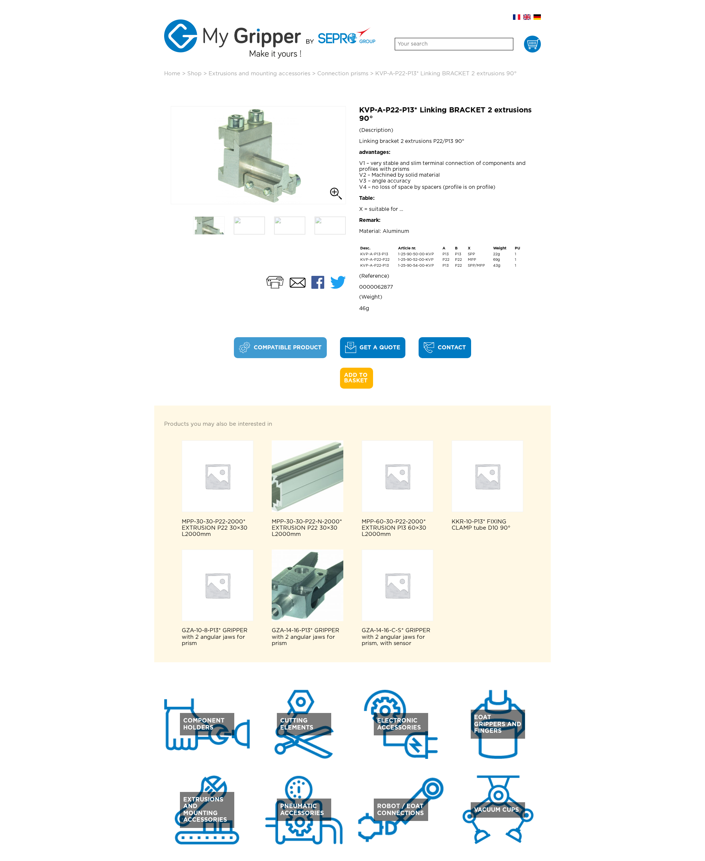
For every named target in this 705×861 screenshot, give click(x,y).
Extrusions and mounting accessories (259, 73)
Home (172, 73)
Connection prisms (342, 73)
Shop (194, 73)
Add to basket (356, 377)
